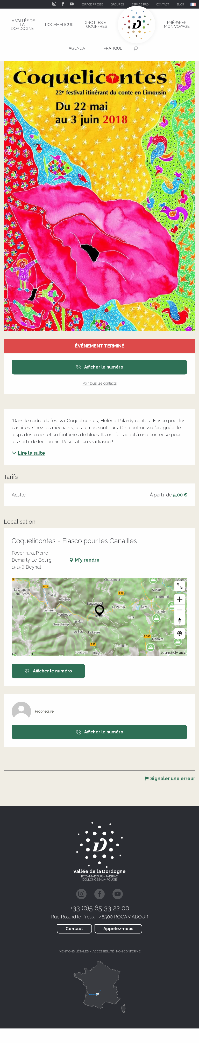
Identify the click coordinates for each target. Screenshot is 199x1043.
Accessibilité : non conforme (116, 951)
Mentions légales (74, 951)
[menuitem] (22, 24)
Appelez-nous (118, 928)
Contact (74, 928)
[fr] (193, 4)
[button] (193, 4)
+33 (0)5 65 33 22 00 (99, 908)
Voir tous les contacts (100, 383)
